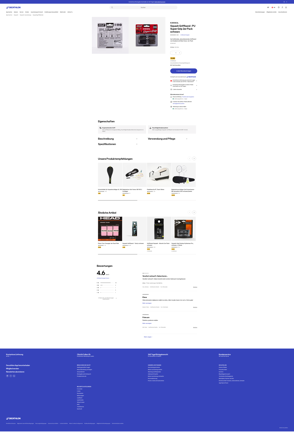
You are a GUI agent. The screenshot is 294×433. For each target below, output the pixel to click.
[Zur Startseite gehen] (13, 7)
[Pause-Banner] (284, 2)
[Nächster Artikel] (194, 158)
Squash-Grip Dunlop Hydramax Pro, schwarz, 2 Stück (182, 244)
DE (274, 7)
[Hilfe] (279, 7)
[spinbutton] (176, 52)
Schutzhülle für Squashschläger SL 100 (110, 189)
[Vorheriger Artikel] (189, 158)
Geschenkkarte (282, 12)
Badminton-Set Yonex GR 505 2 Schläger (132, 190)
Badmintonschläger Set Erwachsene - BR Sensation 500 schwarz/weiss (183, 190)
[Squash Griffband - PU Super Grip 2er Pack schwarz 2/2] (110, 35)
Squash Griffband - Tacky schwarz (133, 243)
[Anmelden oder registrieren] (282, 7)
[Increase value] (179, 53)
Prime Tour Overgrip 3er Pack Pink (108, 243)
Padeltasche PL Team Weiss (155, 189)
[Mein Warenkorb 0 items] (286, 7)
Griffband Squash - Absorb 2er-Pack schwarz (158, 244)
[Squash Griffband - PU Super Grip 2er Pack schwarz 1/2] (147, 35)
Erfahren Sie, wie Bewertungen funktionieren (106, 298)
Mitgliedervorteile (271, 12)
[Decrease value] (172, 53)
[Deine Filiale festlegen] (268, 7)
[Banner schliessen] (286, 2)
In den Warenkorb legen (183, 71)
